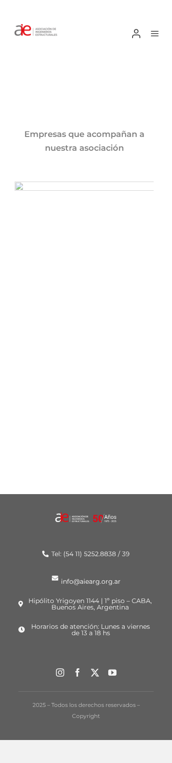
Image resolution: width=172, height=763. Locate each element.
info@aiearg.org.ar (91, 581)
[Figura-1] (35, 27)
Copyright (86, 715)
